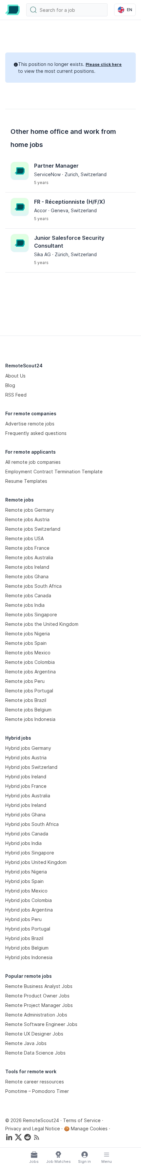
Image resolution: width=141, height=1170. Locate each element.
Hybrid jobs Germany (28, 748)
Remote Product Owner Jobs (37, 995)
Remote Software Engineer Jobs (41, 1024)
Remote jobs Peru (25, 681)
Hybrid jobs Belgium (27, 948)
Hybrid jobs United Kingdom (36, 862)
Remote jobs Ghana (27, 576)
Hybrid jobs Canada (26, 833)
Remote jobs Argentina (30, 671)
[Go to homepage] (12, 10)
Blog (10, 385)
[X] (18, 1137)
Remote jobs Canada (28, 595)
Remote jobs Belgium (28, 709)
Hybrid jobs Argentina (29, 910)
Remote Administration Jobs (36, 1014)
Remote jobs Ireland (27, 567)
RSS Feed (16, 395)
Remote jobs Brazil (25, 700)
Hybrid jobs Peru (23, 919)
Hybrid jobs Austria (26, 757)
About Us (15, 376)
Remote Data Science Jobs (35, 1053)
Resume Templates (26, 481)
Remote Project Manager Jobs (39, 1005)
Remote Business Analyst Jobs (38, 986)
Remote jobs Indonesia (30, 719)
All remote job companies (33, 462)
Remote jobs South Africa (33, 586)
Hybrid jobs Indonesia (28, 957)
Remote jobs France (27, 548)
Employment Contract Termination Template (54, 471)
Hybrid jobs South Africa (32, 824)
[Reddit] (27, 1137)
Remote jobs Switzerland (32, 529)
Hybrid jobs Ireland (25, 776)
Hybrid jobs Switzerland (31, 767)
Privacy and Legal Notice (32, 1128)
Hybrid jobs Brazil (24, 938)
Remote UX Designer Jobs (34, 1034)
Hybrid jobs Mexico (26, 890)
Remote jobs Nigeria (27, 633)
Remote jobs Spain (26, 643)
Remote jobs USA (24, 538)
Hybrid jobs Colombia (28, 900)
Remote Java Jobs (26, 1043)
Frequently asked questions (36, 433)
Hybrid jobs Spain (24, 881)
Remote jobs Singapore (31, 614)
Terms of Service (82, 1120)
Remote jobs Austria (27, 519)
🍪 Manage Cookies (86, 1128)
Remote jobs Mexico (27, 652)
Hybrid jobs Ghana (25, 814)
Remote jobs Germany (29, 510)
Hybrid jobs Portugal (27, 929)
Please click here (104, 64)
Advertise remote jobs (29, 423)
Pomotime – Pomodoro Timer (37, 1091)
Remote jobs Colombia (30, 662)
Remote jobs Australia (29, 557)
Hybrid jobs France (26, 786)
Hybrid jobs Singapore (29, 852)
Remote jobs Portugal (29, 690)
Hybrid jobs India (23, 843)
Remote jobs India (25, 605)
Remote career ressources (34, 1081)
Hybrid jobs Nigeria (26, 871)
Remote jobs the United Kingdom (41, 624)
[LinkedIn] (9, 1137)
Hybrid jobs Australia (27, 795)
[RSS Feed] (37, 1137)
